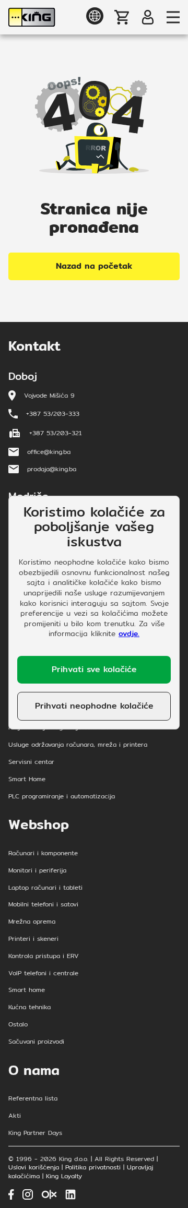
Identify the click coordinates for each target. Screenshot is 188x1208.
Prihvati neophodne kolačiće (94, 705)
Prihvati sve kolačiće (94, 669)
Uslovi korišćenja (33, 1167)
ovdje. (129, 633)
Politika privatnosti (93, 1167)
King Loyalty (64, 1176)
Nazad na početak (94, 265)
